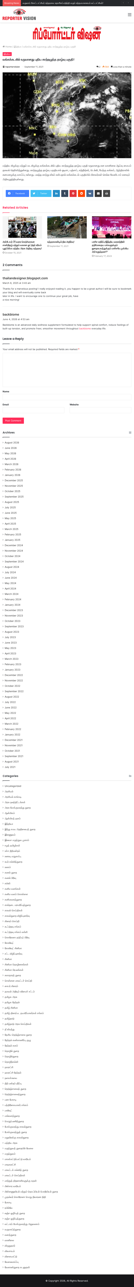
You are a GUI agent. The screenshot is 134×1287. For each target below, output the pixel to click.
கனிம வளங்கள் (13, 888)
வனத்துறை (10, 1234)
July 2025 (10, 507)
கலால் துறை (11, 872)
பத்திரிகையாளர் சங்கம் (16, 1105)
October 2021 (12, 750)
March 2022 (11, 723)
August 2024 (12, 567)
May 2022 (10, 713)
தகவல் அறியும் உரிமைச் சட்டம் (20, 991)
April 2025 (10, 523)
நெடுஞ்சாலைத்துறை (15, 1094)
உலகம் (8, 867)
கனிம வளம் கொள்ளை (16, 894)
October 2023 (12, 621)
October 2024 (12, 556)
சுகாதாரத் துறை (13, 975)
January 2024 (12, 604)
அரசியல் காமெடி (13, 796)
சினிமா (8, 959)
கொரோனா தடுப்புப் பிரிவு (17, 937)
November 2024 (14, 550)
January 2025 (12, 539)
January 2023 (12, 669)
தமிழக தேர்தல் (12, 1002)
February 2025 (13, 534)
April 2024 (10, 588)
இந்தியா (17, 46)
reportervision (12, 66)
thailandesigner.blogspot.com (25, 278)
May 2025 (10, 518)
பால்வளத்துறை (12, 1115)
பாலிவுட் (8, 1110)
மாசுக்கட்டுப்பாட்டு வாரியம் (18, 1159)
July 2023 (10, 637)
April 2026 (10, 458)
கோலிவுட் (9, 942)
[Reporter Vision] (19, 14)
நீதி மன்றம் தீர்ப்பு (13, 1083)
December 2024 (14, 545)
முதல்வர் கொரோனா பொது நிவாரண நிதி (25, 1197)
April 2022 (10, 718)
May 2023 (10, 648)
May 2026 (10, 453)
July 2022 (10, 702)
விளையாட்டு (11, 1256)
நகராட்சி (9, 1067)
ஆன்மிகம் (10, 813)
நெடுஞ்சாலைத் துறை (15, 1088)
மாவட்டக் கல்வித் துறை (16, 1170)
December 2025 (14, 480)
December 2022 (14, 675)
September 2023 (14, 626)
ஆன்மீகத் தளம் (13, 818)
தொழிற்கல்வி (11, 1061)
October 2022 (12, 685)
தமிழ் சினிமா (11, 1007)
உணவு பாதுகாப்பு (13, 856)
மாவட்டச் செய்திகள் (15, 1175)
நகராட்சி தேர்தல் (13, 1072)
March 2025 (11, 529)
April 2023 (10, 653)
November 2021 (14, 745)
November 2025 (14, 485)
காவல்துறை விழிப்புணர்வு (17, 915)
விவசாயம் (10, 1251)
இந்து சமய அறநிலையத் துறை (20, 829)
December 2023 (14, 610)
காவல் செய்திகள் (14, 910)
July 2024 (10, 572)
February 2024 (13, 599)
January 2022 (12, 734)
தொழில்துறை (11, 1056)
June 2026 (11, 448)
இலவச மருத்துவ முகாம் (17, 840)
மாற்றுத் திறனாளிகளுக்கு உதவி (20, 1180)
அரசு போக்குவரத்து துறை (18, 807)
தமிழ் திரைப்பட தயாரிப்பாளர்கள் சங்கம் (24, 1013)
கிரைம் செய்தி (12, 921)
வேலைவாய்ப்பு (12, 1261)
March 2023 (11, 658)
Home (8, 46)
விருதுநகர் (10, 1245)
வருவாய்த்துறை (13, 1229)
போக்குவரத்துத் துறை (16, 1132)
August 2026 (12, 442)
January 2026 (12, 475)
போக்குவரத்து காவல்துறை (18, 1126)
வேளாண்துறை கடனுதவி (17, 1267)
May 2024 (10, 583)
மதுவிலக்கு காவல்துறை (17, 1137)
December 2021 (14, 740)
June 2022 (11, 707)
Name (6, 391)
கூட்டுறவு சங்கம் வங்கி (16, 932)
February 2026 (13, 469)
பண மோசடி (11, 1099)
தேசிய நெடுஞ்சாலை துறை (18, 1034)
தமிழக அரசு (11, 997)
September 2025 (14, 496)
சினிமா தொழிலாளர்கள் (16, 964)
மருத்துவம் (10, 1153)
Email (6, 404)
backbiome (11, 314)
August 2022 (12, 696)
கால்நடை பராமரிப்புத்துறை (18, 905)
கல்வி (7, 883)
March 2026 (11, 464)
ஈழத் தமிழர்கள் (12, 845)
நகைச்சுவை (11, 1078)
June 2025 (11, 512)
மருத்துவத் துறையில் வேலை (19, 1148)
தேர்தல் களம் (11, 1045)
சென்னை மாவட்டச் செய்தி (18, 980)
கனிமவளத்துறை (13, 899)
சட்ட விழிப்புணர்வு (13, 953)
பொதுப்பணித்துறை (14, 1121)
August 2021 (12, 761)
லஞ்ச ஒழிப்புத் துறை (15, 1213)
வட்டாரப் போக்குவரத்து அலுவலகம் (22, 1224)
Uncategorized (13, 786)
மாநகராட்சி (10, 1164)
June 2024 (11, 577)
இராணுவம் (10, 834)
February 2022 (13, 729)
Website (74, 404)
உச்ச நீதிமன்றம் (12, 851)
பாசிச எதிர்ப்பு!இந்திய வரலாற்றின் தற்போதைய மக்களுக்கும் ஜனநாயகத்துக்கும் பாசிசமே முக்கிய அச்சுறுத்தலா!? (110, 246)
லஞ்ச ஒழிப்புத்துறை (14, 1218)
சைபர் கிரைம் (11, 986)
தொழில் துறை (12, 1051)
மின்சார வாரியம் (13, 1186)
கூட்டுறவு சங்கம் (13, 926)
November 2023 (14, 615)
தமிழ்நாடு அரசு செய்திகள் (18, 1024)
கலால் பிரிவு (10, 878)
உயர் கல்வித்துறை (13, 861)
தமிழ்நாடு (9, 1018)
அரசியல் (9, 791)
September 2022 (14, 691)
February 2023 (13, 664)
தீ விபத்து (9, 1029)
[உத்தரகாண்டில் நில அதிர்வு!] (67, 227)
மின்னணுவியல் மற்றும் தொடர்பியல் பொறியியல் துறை (31, 1191)
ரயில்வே (9, 1207)
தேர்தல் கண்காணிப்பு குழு (18, 1040)
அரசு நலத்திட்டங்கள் (15, 802)
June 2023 (11, 642)
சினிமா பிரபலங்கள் (14, 969)
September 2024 (14, 561)
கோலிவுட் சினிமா (13, 948)
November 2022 (14, 680)
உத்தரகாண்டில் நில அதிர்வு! (60, 242)
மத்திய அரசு (11, 1143)
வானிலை (9, 1240)
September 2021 (14, 756)
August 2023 (12, 631)
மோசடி (8, 1202)
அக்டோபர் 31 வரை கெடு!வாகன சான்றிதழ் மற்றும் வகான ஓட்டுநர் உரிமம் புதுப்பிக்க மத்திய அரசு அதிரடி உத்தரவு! (22, 245)
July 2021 (10, 767)
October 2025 (12, 491)
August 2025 (12, 502)
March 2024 (11, 594)
